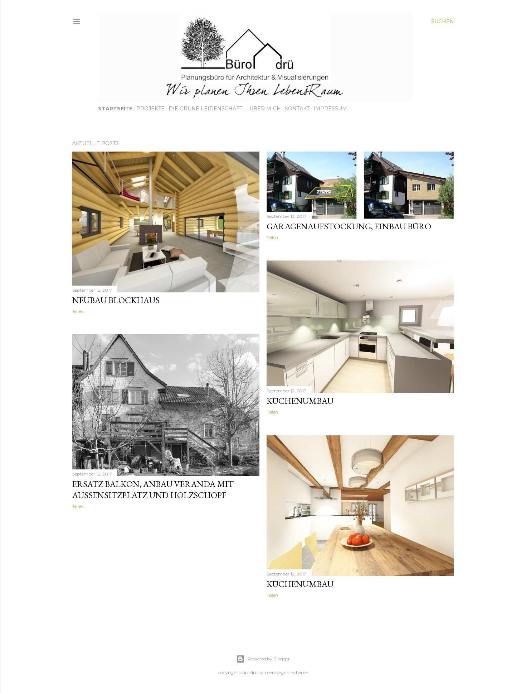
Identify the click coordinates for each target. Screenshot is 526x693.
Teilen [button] (78, 311)
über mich (265, 108)
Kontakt (297, 108)
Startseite (115, 108)
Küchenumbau (300, 400)
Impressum (330, 108)
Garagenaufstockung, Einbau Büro (349, 226)
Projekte (150, 108)
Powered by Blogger (269, 658)
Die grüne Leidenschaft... (207, 108)
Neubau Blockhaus (116, 300)
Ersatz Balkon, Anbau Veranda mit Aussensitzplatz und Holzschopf (153, 489)
